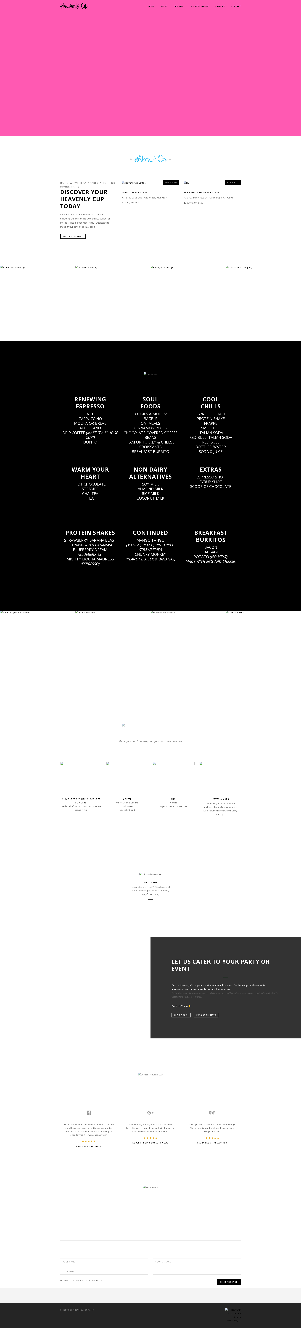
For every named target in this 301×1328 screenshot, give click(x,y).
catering (220, 6)
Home (151, 6)
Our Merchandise (199, 6)
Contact (236, 6)
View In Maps (171, 182)
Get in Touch (181, 1015)
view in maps (233, 182)
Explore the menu (206, 1015)
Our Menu (179, 6)
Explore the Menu (73, 236)
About (164, 6)
